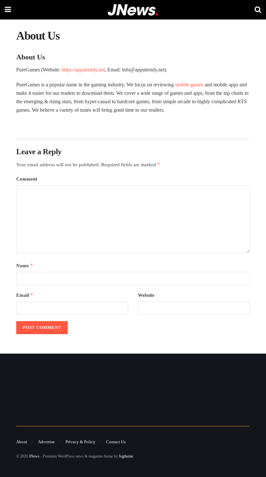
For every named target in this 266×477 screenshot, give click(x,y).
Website (146, 295)
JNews (34, 456)
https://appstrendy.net (83, 69)
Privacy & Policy (80, 441)
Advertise (46, 441)
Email (24, 295)
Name (24, 265)
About (21, 441)
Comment (26, 179)
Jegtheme (126, 456)
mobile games (189, 84)
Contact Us (116, 441)
